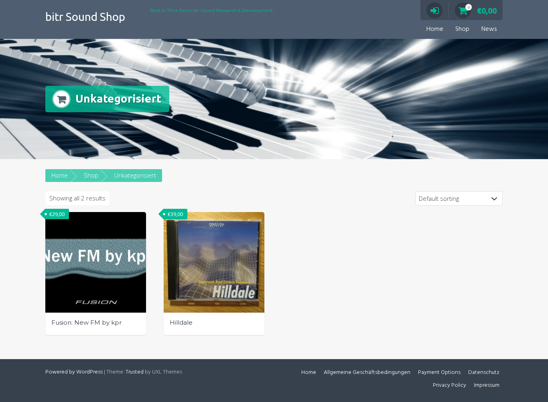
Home (434, 29)
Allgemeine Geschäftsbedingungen (367, 372)
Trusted (135, 372)
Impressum (486, 385)
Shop (462, 29)
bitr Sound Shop (85, 16)
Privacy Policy (449, 385)
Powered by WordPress (74, 372)
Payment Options (439, 372)
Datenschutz (483, 372)
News (489, 29)
